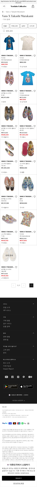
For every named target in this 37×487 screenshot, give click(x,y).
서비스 (5, 304)
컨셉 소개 (6, 307)
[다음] (23, 285)
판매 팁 (5, 340)
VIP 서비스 (7, 310)
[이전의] (13, 285)
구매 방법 (6, 320)
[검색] (4, 6)
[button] (33, 6)
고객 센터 (6, 350)
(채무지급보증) (14, 431)
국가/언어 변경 (18, 483)
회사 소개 (6, 363)
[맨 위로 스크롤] (31, 285)
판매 (4, 333)
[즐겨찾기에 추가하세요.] (16, 56)
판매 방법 (6, 337)
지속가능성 (7, 366)
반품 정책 (6, 326)
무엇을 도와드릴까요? (10, 346)
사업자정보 (4, 411)
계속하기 (18, 478)
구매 (4, 317)
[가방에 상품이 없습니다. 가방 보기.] (33, 6)
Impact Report (8, 369)
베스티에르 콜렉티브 (9, 359)
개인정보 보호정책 (17, 400)
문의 (4, 353)
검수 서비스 (7, 323)
